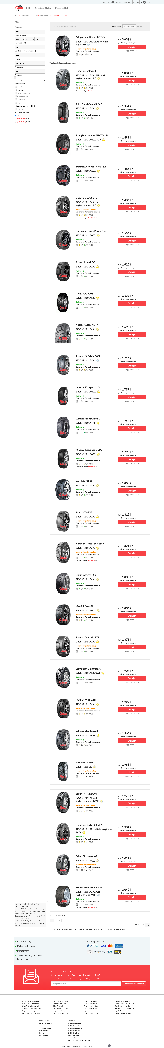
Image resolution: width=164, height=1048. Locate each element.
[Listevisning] (138, 26)
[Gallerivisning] (141, 26)
